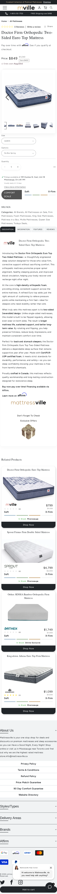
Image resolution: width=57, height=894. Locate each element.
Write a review (34, 27)
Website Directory (28, 795)
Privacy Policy (28, 763)
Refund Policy (28, 776)
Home (4, 21)
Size (3, 135)
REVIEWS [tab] (51, 229)
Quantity (5, 161)
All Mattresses (16, 21)
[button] (51, 8)
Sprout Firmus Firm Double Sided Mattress (28, 532)
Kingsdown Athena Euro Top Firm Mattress (28, 656)
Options (4, 148)
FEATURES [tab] (37, 229)
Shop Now (28, 524)
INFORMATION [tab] (23, 229)
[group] (28, 97)
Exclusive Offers (28, 421)
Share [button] (50, 26)
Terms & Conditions (28, 770)
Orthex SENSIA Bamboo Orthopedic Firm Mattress (28, 596)
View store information (15, 187)
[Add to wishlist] (54, 166)
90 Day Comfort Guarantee (28, 788)
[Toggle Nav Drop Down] (5, 7)
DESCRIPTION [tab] (8, 229)
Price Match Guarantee (28, 782)
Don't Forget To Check (28, 415)
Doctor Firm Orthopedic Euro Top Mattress (28, 469)
